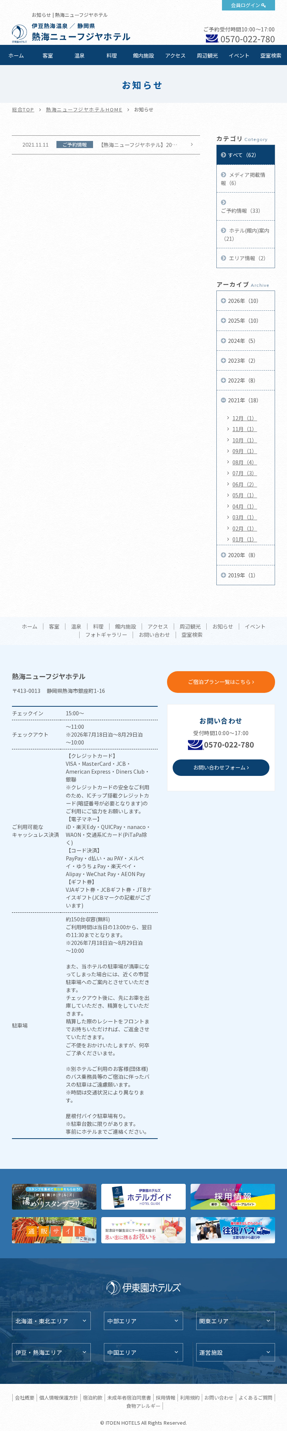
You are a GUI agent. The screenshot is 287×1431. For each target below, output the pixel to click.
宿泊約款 (92, 1397)
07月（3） (244, 473)
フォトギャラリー (106, 635)
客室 (48, 55)
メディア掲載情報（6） (243, 179)
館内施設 (143, 55)
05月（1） (244, 495)
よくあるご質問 (255, 1397)
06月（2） (244, 484)
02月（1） (244, 528)
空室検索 (270, 55)
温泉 (79, 55)
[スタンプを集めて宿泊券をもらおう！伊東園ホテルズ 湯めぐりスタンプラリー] (54, 1197)
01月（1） (244, 539)
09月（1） (244, 451)
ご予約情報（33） (242, 210)
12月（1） (244, 418)
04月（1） (244, 506)
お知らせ (222, 626)
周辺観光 (207, 55)
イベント (239, 55)
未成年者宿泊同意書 (129, 1397)
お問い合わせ (154, 635)
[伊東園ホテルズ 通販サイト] (54, 1230)
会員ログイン (245, 5)
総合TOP (23, 109)
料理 (112, 55)
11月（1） (244, 429)
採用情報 (165, 1397)
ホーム (16, 55)
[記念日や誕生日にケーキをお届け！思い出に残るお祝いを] (143, 1230)
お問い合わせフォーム (219, 767)
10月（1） (244, 440)
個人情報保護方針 (58, 1397)
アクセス (175, 55)
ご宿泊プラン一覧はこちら (219, 681)
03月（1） (244, 517)
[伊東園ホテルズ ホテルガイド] (143, 1197)
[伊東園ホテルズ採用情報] (233, 1197)
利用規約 (190, 1397)
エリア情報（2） (248, 258)
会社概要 (24, 1397)
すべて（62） (243, 155)
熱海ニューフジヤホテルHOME (84, 109)
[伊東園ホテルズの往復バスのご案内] (233, 1230)
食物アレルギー (143, 1405)
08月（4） (244, 462)
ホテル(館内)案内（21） (245, 234)
